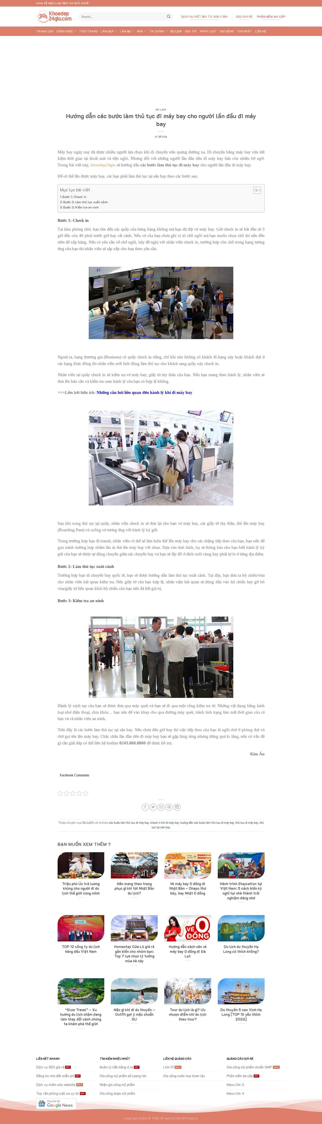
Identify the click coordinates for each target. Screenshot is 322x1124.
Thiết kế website (163, 1118)
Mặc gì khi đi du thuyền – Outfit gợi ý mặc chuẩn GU (134, 1014)
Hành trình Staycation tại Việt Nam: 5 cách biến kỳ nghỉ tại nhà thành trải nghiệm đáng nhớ (241, 890)
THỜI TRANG (88, 31)
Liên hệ (260, 31)
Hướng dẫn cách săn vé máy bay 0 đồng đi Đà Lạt (188, 951)
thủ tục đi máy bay (246, 822)
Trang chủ (44, 31)
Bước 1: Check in (74, 197)
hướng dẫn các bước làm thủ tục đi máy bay (207, 822)
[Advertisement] (161, 69)
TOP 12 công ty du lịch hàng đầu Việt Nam (81, 949)
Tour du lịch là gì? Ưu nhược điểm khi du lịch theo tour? (187, 1014)
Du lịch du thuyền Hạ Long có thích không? (241, 949)
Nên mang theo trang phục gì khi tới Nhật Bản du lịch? (134, 888)
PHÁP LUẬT (208, 31)
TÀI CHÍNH (156, 31)
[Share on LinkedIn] (177, 807)
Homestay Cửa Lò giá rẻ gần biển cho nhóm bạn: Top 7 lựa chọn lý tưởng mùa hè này (134, 953)
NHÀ (140, 31)
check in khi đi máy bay (164, 822)
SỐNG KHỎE (65, 31)
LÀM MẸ (125, 31)
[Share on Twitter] (153, 807)
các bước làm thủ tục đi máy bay (129, 822)
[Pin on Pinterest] (169, 807)
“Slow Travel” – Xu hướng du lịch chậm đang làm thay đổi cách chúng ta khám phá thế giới (80, 1016)
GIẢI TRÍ (191, 31)
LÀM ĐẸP (107, 31)
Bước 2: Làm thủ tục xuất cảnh (85, 202)
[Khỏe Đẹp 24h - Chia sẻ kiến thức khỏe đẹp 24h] (54, 16)
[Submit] (168, 16)
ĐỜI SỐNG (227, 31)
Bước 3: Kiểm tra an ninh (81, 207)
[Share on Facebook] (145, 807)
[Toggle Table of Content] (255, 190)
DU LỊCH (176, 31)
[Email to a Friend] (161, 807)
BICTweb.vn (190, 1118)
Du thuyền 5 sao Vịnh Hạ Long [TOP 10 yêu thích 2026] (241, 1014)
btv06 (163, 136)
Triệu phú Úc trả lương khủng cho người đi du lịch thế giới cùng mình (81, 888)
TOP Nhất (244, 31)
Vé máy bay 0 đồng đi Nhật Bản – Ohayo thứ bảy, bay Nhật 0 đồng (187, 888)
